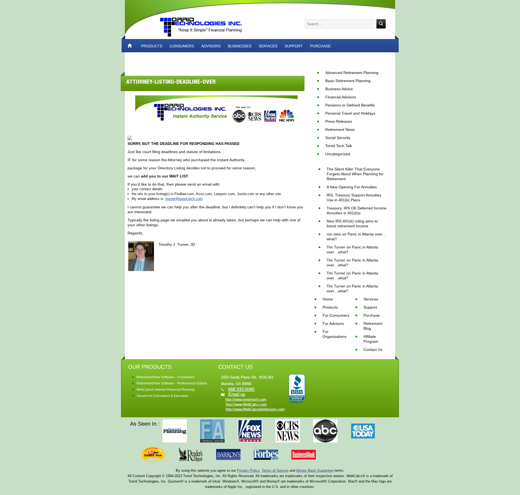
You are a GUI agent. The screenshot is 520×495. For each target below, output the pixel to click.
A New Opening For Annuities (352, 187)
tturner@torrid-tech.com (184, 199)
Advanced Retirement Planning (351, 72)
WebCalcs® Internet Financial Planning (165, 390)
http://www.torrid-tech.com (245, 399)
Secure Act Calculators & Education (162, 396)
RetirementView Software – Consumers (165, 377)
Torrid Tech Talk (338, 146)
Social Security (337, 137)
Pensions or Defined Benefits (350, 105)
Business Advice (339, 89)
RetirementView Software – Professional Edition (171, 383)
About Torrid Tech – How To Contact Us (174, 59)
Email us (236, 394)
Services (268, 46)
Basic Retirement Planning (347, 81)
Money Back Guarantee (314, 470)
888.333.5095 (241, 389)
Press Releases (338, 121)
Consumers (182, 46)
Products (151, 46)
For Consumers (336, 315)
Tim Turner (336, 247)
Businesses (239, 46)
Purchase (320, 46)
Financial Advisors (340, 97)
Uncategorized (337, 154)
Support (294, 46)
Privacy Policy (248, 470)
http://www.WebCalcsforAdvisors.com (255, 409)
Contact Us (372, 349)
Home (132, 45)
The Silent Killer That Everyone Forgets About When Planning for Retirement (355, 174)
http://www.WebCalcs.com (246, 404)
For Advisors (333, 323)
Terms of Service (275, 470)
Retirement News (340, 129)
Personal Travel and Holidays (350, 113)
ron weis (334, 234)
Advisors (210, 46)
